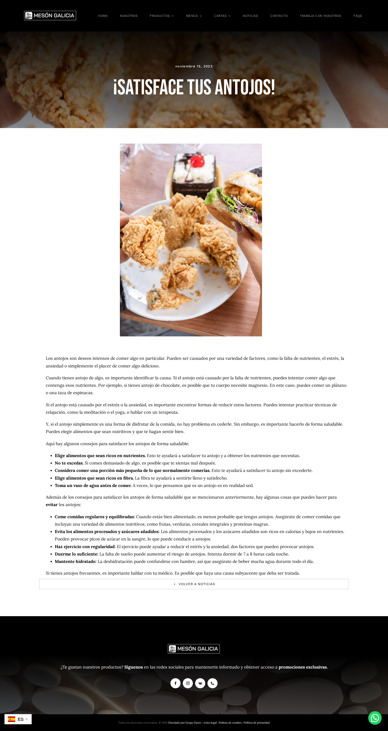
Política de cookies (230, 722)
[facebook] (175, 683)
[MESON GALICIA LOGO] (50, 12)
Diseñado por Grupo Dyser (184, 722)
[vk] (200, 683)
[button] (375, 718)
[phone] (212, 683)
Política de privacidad (257, 722)
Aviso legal (210, 722)
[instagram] (188, 683)
